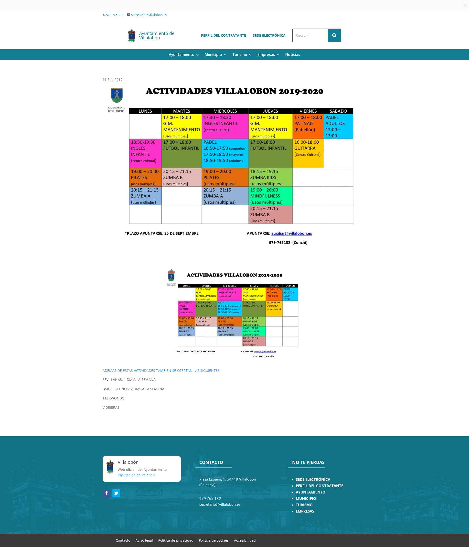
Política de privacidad (175, 540)
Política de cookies (214, 540)
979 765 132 (114, 15)
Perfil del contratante (223, 35)
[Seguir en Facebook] (106, 493)
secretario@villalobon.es (149, 15)
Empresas (266, 55)
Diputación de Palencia (136, 475)
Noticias (292, 55)
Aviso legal (144, 540)
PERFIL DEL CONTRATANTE (319, 485)
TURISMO (304, 504)
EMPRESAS (305, 511)
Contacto (123, 540)
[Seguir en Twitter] (116, 493)
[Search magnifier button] (334, 35)
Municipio (213, 55)
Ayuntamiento (181, 55)
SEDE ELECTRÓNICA (313, 479)
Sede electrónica (269, 35)
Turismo (239, 55)
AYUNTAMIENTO (310, 492)
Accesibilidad (245, 540)
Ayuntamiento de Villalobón (156, 35)
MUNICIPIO (306, 498)
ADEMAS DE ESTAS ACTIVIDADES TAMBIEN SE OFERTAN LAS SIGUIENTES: (162, 370)
